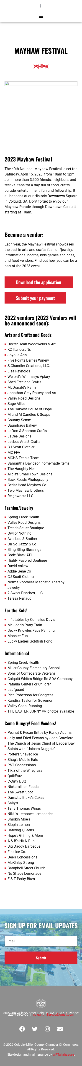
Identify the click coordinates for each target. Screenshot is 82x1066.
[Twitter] (35, 1028)
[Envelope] (60, 1028)
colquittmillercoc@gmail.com (53, 1014)
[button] (41, 16)
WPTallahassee (63, 1054)
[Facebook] (22, 1028)
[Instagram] (47, 1028)
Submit (41, 958)
